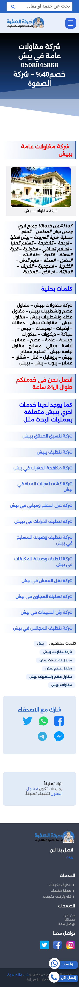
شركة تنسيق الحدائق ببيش (47, 436)
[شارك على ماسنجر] (59, 736)
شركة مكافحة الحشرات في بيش (42, 468)
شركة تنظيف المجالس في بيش (42, 628)
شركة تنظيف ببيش (54, 452)
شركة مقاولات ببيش (57, 652)
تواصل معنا (66, 924)
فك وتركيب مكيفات (57, 896)
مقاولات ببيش (61, 685)
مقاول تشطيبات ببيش (56, 660)
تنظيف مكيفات (60, 885)
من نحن (69, 915)
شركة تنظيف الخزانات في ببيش (43, 521)
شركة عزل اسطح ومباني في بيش (41, 505)
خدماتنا (70, 919)
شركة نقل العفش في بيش (47, 580)
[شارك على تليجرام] (42, 736)
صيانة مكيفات (60, 890)
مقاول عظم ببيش (58, 668)
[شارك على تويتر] (27, 721)
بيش (40, 643)
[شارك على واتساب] (43, 721)
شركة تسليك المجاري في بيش (44, 596)
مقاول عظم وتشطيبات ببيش (50, 676)
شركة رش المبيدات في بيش (46, 612)
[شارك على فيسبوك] (59, 720)
